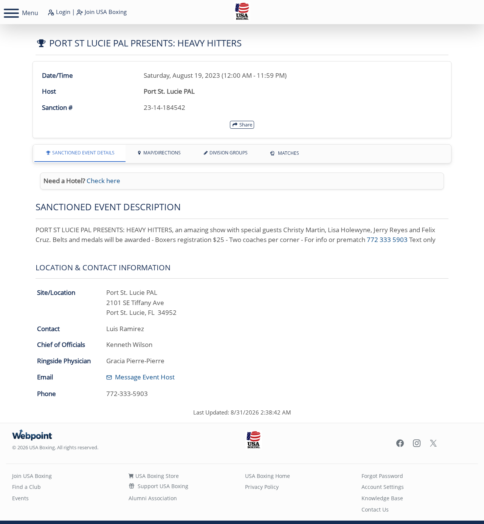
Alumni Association (153, 498)
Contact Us (375, 509)
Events (20, 498)
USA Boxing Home (267, 475)
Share (245, 124)
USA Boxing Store (156, 475)
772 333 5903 (387, 239)
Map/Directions (161, 152)
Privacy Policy (262, 486)
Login (62, 11)
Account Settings (382, 486)
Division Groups (228, 152)
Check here (103, 180)
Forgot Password (382, 475)
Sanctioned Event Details (83, 152)
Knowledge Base (382, 498)
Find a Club (26, 486)
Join (105, 11)
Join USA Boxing (32, 475)
